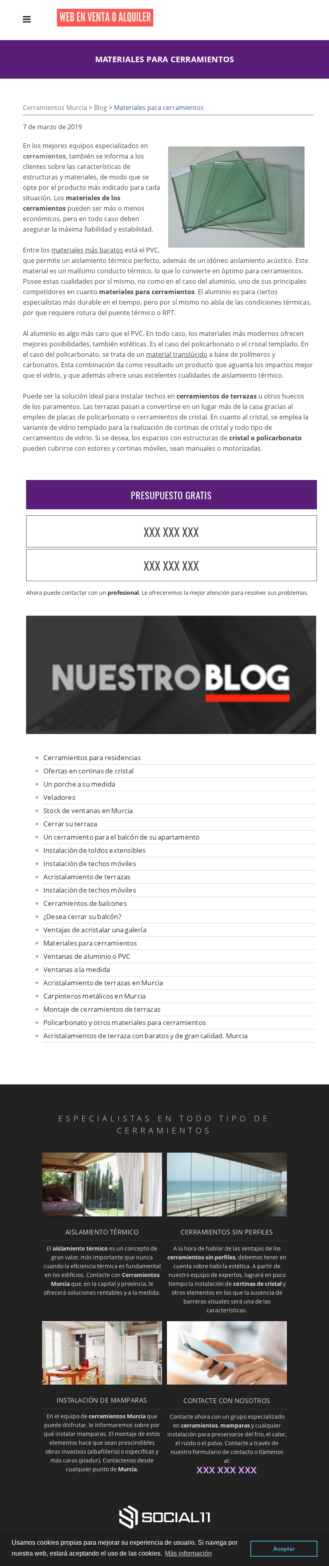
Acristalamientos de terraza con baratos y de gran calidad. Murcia (145, 1035)
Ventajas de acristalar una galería (94, 929)
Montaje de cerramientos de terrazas (101, 1009)
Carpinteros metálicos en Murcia (94, 996)
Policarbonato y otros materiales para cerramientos (124, 1022)
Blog (100, 107)
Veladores (59, 797)
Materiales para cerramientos (90, 943)
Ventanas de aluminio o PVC (86, 956)
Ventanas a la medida (76, 969)
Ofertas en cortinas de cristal (88, 770)
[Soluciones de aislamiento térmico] (102, 1214)
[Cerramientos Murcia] (111, 24)
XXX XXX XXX (171, 532)
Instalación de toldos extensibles (94, 850)
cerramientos (44, 156)
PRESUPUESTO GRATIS (171, 495)
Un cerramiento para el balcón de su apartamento (121, 837)
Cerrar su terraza (70, 823)
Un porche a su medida (79, 784)
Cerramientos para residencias (92, 757)
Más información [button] (188, 1553)
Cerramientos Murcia (55, 107)
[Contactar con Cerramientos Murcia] (227, 1382)
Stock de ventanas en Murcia (88, 810)
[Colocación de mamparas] (102, 1382)
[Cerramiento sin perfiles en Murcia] (227, 1214)
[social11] (164, 1516)
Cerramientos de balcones (85, 903)
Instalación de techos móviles (89, 863)
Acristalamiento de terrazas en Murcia (103, 982)
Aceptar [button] (283, 1549)
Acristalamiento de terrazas (86, 876)
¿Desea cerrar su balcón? (82, 916)
